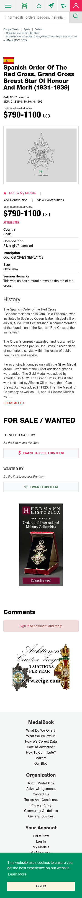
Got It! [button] (41, 886)
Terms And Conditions (41, 799)
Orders (38, 29)
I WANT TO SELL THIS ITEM (43, 453)
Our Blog (41, 763)
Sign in (24, 626)
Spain (27, 29)
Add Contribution (15, 200)
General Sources (41, 816)
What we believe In (41, 735)
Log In (41, 841)
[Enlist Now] (76, 6)
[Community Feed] (51, 6)
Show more (13, 403)
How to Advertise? (41, 746)
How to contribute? (41, 752)
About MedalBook (41, 783)
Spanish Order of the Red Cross (23, 32)
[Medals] (24, 5)
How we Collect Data (41, 741)
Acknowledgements (41, 788)
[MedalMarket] (63, 6)
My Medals (41, 847)
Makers (41, 757)
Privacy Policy (41, 805)
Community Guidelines (41, 810)
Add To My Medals (22, 193)
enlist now (41, 836)
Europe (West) (11, 29)
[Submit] (75, 15)
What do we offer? (41, 730)
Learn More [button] (17, 874)
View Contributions (50, 200)
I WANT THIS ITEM (43, 487)
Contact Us (41, 794)
